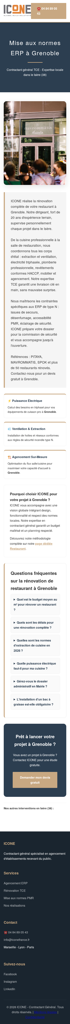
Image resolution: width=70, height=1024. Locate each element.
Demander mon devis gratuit (35, 780)
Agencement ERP (16, 883)
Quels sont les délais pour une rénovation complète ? (34, 625)
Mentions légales (45, 1012)
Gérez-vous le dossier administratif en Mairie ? (31, 683)
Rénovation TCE (15, 890)
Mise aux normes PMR (19, 898)
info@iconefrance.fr (16, 939)
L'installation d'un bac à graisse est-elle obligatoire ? (33, 701)
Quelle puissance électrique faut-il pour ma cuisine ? (35, 666)
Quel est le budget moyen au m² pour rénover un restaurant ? (35, 604)
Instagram (10, 981)
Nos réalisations (14, 905)
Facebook (10, 974)
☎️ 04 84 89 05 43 (47, 11)
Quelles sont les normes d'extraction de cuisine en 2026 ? (32, 645)
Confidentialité (35, 1017)
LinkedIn (9, 989)
